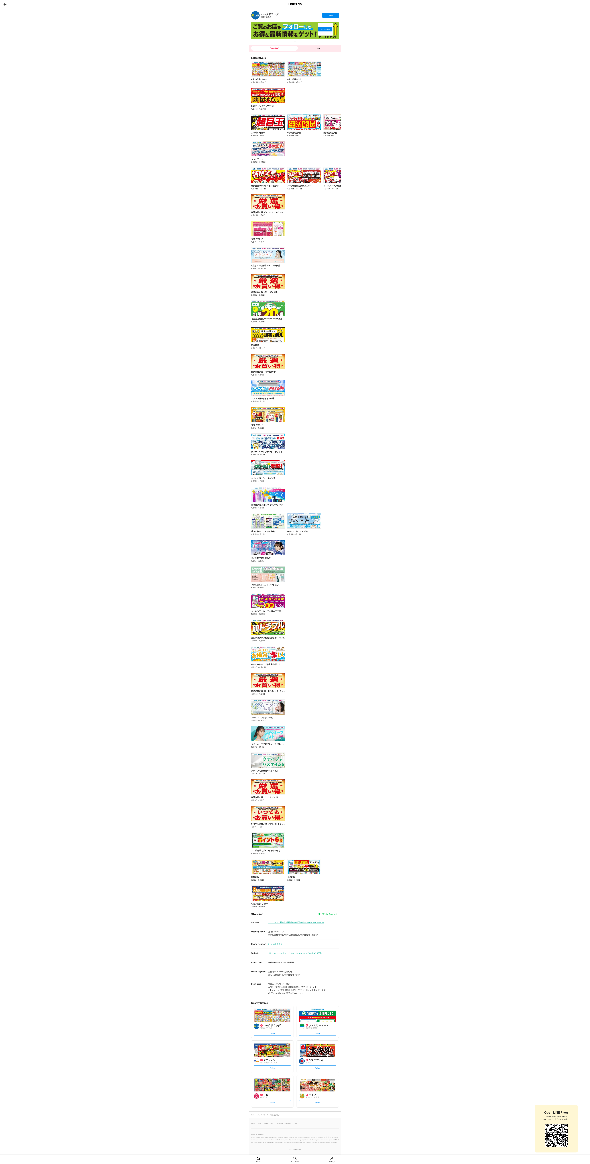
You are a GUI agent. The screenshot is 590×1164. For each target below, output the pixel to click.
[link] (255, 15)
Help (259, 1123)
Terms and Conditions (284, 1123)
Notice (253, 1123)
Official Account (329, 914)
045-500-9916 (275, 944)
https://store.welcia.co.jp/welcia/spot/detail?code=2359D (295, 953)
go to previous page (5, 4)
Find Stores (295, 1161)
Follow (330, 16)
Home (258, 1161)
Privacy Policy (268, 1123)
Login (295, 1123)
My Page (332, 1161)
